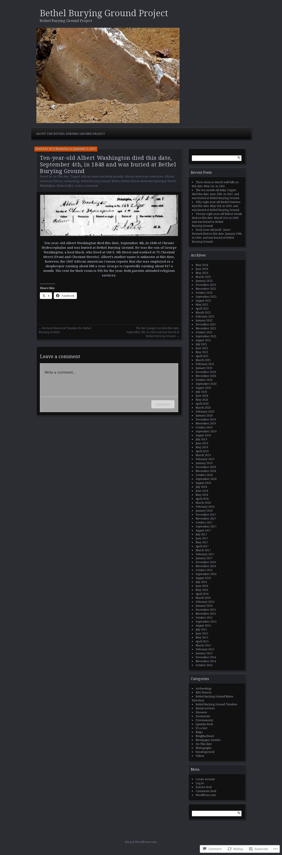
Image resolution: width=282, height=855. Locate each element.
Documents (203, 716)
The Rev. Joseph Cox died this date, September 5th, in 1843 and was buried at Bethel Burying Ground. (152, 332)
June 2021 (202, 348)
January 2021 (204, 368)
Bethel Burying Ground (95, 181)
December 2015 (206, 610)
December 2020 (206, 372)
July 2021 (201, 344)
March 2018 (203, 503)
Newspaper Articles (208, 740)
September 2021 (206, 336)
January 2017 (204, 558)
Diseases (201, 712)
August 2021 (203, 340)
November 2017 (206, 518)
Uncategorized (205, 752)
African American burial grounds (102, 176)
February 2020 (205, 411)
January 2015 (204, 653)
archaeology (72, 181)
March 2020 (203, 407)
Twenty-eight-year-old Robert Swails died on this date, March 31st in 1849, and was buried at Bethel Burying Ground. (217, 220)
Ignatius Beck (204, 724)
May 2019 (202, 447)
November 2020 (206, 376)
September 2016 (206, 574)
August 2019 (203, 435)
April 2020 (202, 403)
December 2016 (206, 562)
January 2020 (204, 415)
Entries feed (204, 787)
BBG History (204, 692)
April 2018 (202, 499)
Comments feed (206, 791)
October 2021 (204, 332)
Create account (205, 779)
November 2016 (206, 566)
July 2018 (201, 487)
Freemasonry (204, 720)
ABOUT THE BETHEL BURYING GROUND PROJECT (70, 134)
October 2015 (204, 617)
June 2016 (202, 586)
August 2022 (203, 300)
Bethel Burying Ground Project (104, 13)
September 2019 (206, 431)
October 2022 (204, 293)
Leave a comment (86, 186)
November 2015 (206, 613)
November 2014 (206, 661)
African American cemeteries (144, 176)
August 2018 (203, 483)
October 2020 (204, 380)
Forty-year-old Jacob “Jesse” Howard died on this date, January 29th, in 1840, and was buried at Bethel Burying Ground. (217, 235)
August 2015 (203, 625)
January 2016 (204, 606)
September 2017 (206, 526)
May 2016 (202, 590)
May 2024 (202, 265)
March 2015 (203, 645)
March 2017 (203, 550)
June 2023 (202, 269)
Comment (163, 404)
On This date (61, 176)
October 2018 (204, 475)
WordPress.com (206, 795)
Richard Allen (65, 186)
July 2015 (201, 629)
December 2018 (206, 467)
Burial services (205, 708)
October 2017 (204, 522)
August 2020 (203, 388)
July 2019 (201, 439)
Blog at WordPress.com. (141, 842)
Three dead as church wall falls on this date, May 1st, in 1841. (215, 184)
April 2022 (202, 308)
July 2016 (201, 582)
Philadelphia (47, 186)
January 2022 (204, 320)
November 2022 (206, 289)
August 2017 (203, 530)
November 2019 (206, 423)
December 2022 (206, 285)
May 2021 (202, 352)
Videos (200, 756)
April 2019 (202, 451)
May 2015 (202, 637)
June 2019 (202, 443)
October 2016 (204, 570)
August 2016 (203, 578)
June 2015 (202, 633)
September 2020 (206, 384)
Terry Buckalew (58, 149)
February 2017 (205, 554)
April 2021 (202, 356)
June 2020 (202, 396)
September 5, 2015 (84, 149)
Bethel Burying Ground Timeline (216, 704)
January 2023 (204, 281)
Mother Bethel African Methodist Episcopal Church (143, 181)
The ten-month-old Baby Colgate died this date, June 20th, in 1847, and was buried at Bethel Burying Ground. (216, 194)
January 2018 (204, 510)
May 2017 (202, 542)
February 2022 (205, 316)
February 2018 (205, 507)
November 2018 (206, 471)
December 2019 (206, 419)
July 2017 (201, 534)
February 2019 (205, 459)
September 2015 (206, 621)
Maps (199, 732)
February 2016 (205, 602)
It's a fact (201, 728)
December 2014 (206, 657)
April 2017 (202, 546)
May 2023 (202, 273)
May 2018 (202, 495)
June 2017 (202, 538)
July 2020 (201, 392)
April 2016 (202, 594)
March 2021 (203, 360)
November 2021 (206, 328)
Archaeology (204, 688)
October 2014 (204, 665)
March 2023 (203, 277)
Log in (200, 783)
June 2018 (202, 491)
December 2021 (206, 324)
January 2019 (204, 463)
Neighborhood (205, 736)
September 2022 (206, 297)
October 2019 (204, 427)
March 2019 (203, 455)
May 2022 (202, 304)
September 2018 (206, 479)
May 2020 (202, 400)
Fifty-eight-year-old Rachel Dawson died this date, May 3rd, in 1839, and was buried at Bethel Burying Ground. (216, 206)
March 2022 (203, 312)
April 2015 (202, 641)
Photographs (204, 748)
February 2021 (205, 364)
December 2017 (206, 514)
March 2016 (203, 598)
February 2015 (205, 649)
